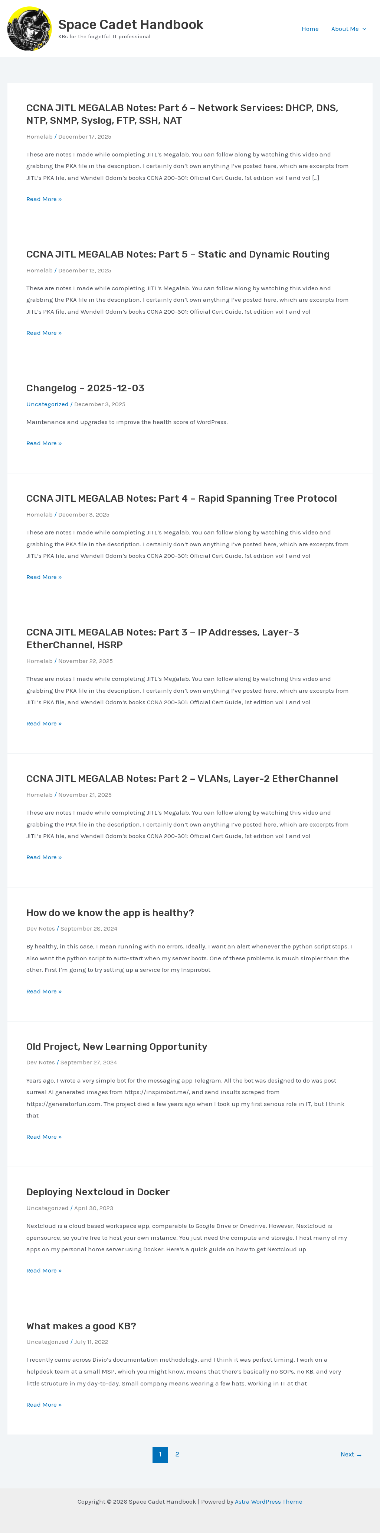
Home (310, 28)
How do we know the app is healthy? (110, 913)
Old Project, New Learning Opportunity (116, 1046)
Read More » (44, 200)
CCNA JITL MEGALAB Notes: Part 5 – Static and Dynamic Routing (178, 254)
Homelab (39, 136)
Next (352, 1454)
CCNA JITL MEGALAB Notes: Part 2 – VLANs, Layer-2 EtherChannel (182, 779)
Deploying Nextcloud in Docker (98, 1192)
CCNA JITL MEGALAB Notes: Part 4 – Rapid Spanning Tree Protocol (181, 498)
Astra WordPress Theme (268, 1501)
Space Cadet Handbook (130, 24)
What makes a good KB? (81, 1326)
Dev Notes (40, 928)
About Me (345, 28)
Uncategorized (47, 1208)
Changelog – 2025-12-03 (85, 388)
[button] (362, 28)
